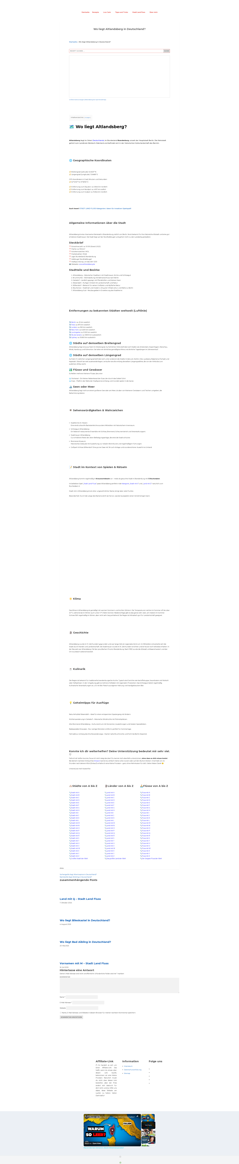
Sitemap (127, 1073)
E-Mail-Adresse (66, 1002)
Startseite (85, 12)
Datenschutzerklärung (132, 1070)
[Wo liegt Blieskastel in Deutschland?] (74, 917)
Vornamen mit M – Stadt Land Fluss (84, 963)
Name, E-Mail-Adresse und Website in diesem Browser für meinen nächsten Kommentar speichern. (99, 1013)
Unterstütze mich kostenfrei (79, 769)
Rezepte (95, 12)
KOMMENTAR (65, 977)
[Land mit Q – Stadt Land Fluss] (74, 896)
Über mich (153, 12)
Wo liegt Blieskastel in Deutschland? (85, 920)
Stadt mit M (75, 823)
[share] (137, 1116)
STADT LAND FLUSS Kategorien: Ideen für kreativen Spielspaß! (105, 208)
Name (62, 997)
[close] (120, 1157)
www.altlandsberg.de (87, 264)
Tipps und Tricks (121, 12)
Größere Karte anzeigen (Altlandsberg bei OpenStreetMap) (87, 99)
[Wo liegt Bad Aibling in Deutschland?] (74, 939)
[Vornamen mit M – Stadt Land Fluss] (74, 960)
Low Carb (107, 12)
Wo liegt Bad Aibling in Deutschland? (85, 941)
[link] (87, 1117)
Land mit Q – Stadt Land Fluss (80, 898)
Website (63, 1008)
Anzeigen (87, 117)
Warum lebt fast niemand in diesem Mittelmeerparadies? (112, 1117)
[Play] (148, 1133)
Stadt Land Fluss (138, 12)
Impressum (128, 1066)
